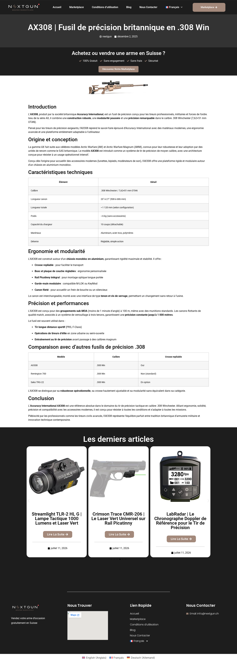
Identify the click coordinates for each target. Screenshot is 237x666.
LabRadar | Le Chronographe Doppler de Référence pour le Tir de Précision (180, 520)
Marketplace (76, 7)
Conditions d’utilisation (105, 7)
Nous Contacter (148, 7)
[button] (29, 501)
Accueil (57, 7)
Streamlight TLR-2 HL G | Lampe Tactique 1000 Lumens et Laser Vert (57, 518)
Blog (128, 7)
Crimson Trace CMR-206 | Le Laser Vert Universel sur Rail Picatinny (118, 518)
